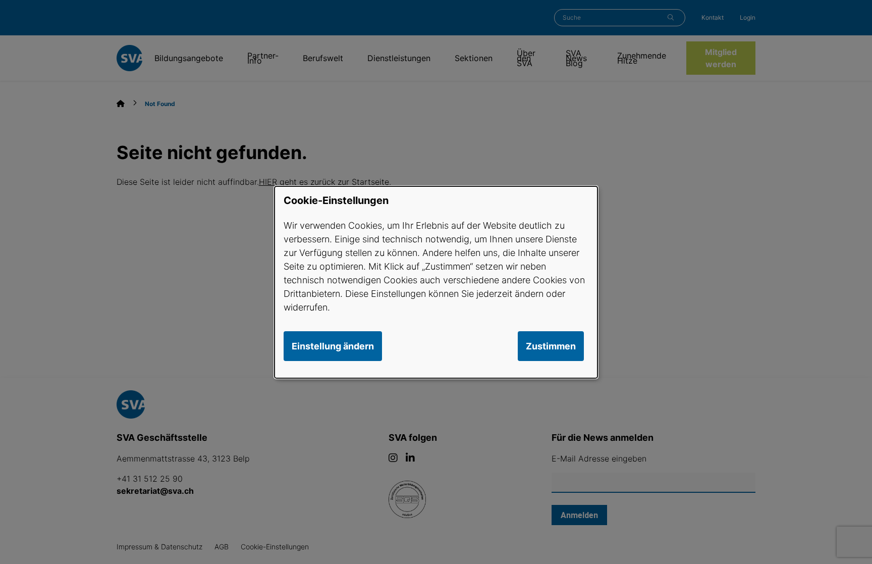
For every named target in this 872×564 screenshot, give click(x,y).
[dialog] (436, 282)
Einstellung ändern (333, 346)
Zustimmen (551, 346)
